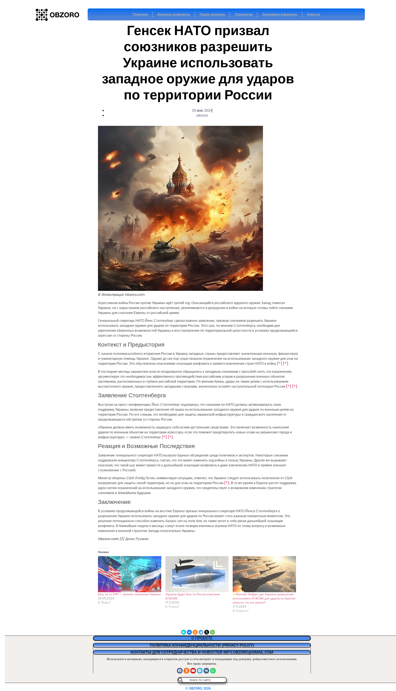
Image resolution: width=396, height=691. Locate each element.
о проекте (201, 638)
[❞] (279, 363)
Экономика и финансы (279, 14)
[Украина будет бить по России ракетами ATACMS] (197, 574)
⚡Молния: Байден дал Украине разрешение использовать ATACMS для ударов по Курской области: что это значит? (264, 598)
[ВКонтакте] (189, 632)
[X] (206, 632)
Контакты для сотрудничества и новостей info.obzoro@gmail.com (202, 652)
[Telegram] (200, 632)
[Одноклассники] (195, 632)
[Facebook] (180, 670)
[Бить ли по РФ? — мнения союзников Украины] (129, 574)
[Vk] (206, 670)
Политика (140, 14)
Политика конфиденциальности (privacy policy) (202, 645)
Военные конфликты (173, 14)
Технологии (243, 14)
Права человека (212, 14)
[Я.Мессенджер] (183, 632)
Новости (313, 14)
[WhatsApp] (212, 632)
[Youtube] (193, 670)
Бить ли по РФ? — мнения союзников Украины (129, 594)
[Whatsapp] (213, 670)
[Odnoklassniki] (186, 670)
